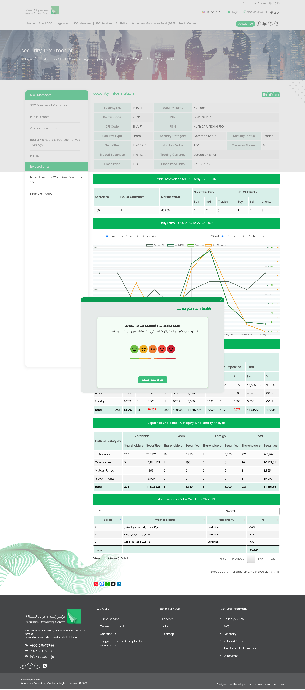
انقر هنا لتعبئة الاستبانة (152, 380)
